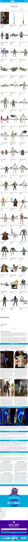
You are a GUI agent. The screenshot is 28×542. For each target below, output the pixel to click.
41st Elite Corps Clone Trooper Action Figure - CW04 (13, 93)
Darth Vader (4, 444)
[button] (27, 1)
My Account (3, 509)
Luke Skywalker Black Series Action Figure (4, 308)
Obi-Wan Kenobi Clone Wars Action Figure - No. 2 (4, 225)
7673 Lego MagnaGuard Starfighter (13, 42)
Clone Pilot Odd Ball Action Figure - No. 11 (13, 126)
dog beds (19, 479)
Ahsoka (11, 437)
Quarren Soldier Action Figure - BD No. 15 (14, 225)
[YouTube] (17, 503)
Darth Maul (7, 375)
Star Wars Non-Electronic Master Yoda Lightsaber (22, 25)
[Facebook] (8, 503)
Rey (9, 373)
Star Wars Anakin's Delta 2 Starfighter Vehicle (22, 76)
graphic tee (7, 465)
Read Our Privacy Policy (14, 533)
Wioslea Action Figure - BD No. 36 (4, 275)
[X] (13, 503)
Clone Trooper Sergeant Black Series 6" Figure (23, 308)
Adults (1, 446)
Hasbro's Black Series (7, 398)
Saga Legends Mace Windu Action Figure (13, 209)
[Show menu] (1, 1)
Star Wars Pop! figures (21, 432)
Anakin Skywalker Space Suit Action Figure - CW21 (14, 110)
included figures (16, 404)
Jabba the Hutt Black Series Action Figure (13, 291)
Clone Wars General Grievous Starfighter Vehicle (14, 76)
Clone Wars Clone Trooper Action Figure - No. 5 (22, 143)
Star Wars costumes (17, 441)
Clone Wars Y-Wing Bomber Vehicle (4, 92)
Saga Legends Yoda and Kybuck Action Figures (13, 275)
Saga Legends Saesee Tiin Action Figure (4, 242)
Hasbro (22, 426)
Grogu (23, 371)
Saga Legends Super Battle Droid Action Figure (23, 242)
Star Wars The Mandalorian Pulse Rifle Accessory (4, 324)
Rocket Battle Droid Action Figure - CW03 (22, 225)
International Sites (3, 516)
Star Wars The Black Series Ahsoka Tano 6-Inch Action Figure (4, 43)
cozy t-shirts (19, 454)
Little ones (9, 443)
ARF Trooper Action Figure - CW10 (23, 110)
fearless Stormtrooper (23, 443)
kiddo (19, 375)
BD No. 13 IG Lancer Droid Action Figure (13, 59)
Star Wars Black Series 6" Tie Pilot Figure (14, 308)
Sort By (20, 9)
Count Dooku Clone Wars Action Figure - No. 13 (22, 159)
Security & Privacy (2, 514)
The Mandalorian (6, 437)
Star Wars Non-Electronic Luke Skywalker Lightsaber (13, 25)
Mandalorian (12, 444)
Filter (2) (6, 9)
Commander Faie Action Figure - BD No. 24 (13, 159)
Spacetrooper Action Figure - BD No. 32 (14, 242)
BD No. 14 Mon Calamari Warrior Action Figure (22, 59)
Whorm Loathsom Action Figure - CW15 (22, 258)
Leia (16, 449)
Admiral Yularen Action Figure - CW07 (4, 110)
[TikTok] (20, 503)
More (1, 519)
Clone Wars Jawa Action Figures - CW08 (4, 159)
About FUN (1, 517)
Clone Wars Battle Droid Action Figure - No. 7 (13, 143)
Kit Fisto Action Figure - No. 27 (4, 192)
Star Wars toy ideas (7, 348)
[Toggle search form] (25, 1)
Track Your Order (3, 511)
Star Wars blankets (23, 458)
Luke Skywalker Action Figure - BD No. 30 (23, 192)
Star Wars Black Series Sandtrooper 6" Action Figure (23, 291)
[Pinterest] (15, 503)
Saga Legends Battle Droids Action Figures (4, 126)
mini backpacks (18, 465)
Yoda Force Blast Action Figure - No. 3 (22, 275)
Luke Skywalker (7, 373)
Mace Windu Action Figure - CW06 (4, 209)
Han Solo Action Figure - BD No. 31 (13, 176)
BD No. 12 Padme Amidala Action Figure (4, 59)
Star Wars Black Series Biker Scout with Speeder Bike (4, 291)
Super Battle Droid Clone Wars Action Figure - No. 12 (4, 258)
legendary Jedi (4, 428)
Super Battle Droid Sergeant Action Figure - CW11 (14, 258)
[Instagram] (10, 503)
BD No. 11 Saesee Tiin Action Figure (23, 42)
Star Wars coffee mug (12, 457)
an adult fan (22, 375)
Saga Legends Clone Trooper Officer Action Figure (23, 126)
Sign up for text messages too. (6, 530)
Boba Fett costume (4, 448)
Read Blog (14, 505)
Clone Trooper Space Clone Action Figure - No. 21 (4, 143)
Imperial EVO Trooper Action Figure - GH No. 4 (23, 176)
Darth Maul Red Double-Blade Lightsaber (4, 25)
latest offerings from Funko (4, 433)
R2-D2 (15, 373)
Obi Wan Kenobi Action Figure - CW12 (23, 209)
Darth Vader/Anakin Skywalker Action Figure (4, 176)
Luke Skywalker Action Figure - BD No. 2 (14, 192)
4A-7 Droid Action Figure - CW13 (22, 92)
